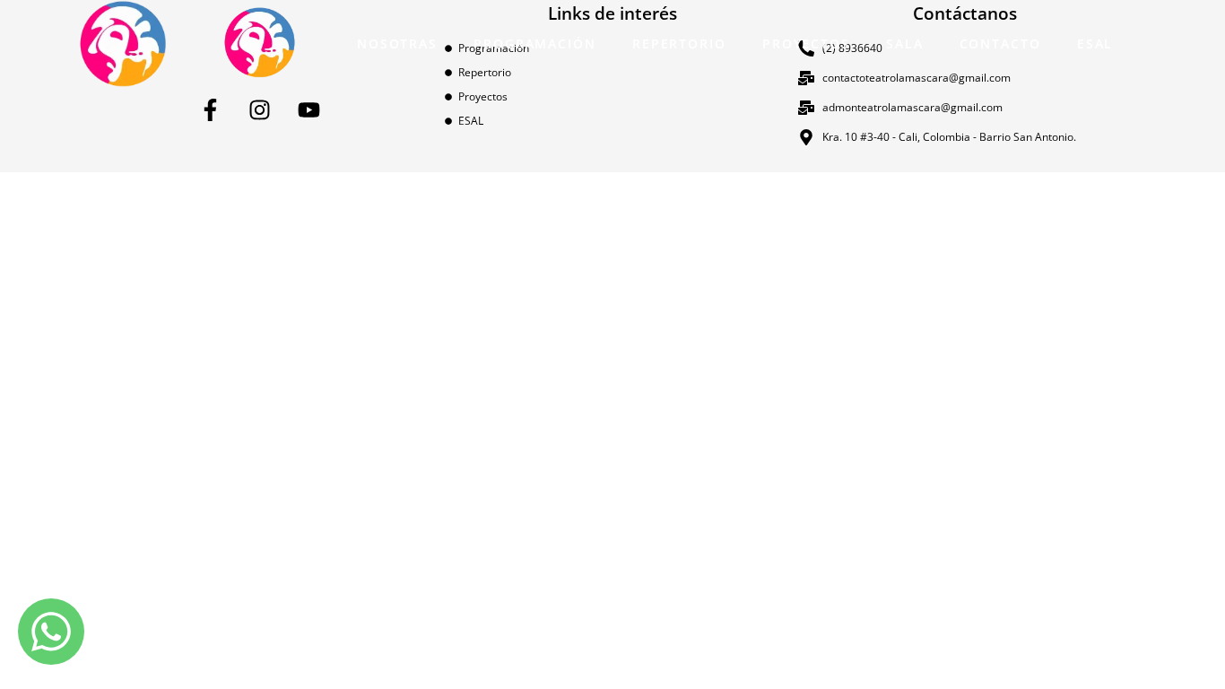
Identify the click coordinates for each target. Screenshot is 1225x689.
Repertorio (679, 43)
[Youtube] (309, 110)
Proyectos (806, 43)
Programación (534, 43)
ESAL (1095, 43)
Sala (905, 43)
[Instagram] (260, 110)
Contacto (1000, 43)
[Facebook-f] (210, 110)
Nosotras (397, 43)
